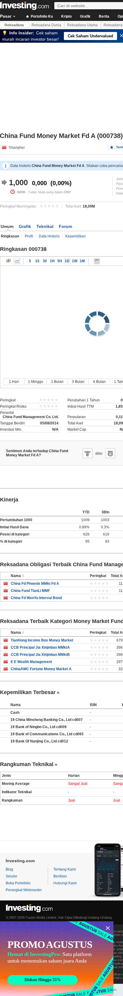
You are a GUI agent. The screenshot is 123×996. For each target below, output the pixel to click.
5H (59, 261)
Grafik (85, 16)
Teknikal (44, 226)
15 (37, 261)
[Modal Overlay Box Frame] (56, 958)
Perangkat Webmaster (24, 890)
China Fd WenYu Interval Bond (36, 598)
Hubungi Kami (65, 883)
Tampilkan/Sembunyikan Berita (96, 261)
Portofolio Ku (41, 16)
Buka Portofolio (18, 883)
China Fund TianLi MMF (30, 591)
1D (67, 261)
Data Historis (49, 236)
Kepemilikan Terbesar (28, 692)
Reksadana (14, 25)
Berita (104, 16)
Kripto (66, 16)
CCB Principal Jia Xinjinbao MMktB (40, 655)
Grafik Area (17, 261)
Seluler (11, 876)
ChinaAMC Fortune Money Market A (41, 669)
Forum (65, 226)
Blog (9, 869)
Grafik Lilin (8, 261)
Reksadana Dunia (46, 25)
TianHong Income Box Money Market (42, 640)
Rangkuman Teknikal (26, 764)
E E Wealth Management (31, 662)
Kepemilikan (75, 236)
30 (45, 261)
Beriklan (60, 876)
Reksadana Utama (82, 25)
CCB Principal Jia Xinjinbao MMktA (40, 647)
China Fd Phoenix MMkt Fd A (35, 583)
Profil (29, 236)
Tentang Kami (64, 869)
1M (82, 261)
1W (74, 261)
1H (52, 261)
